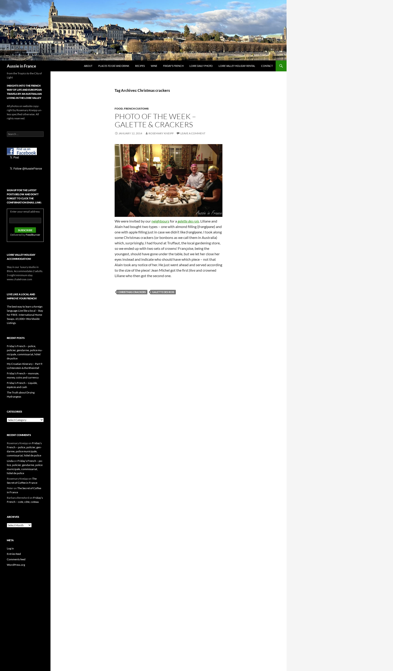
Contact (267, 65)
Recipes (140, 65)
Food (119, 108)
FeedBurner (33, 234)
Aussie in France (21, 65)
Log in (10, 548)
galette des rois (163, 291)
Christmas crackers (132, 291)
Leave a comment (192, 133)
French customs (136, 108)
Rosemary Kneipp (161, 133)
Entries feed (14, 554)
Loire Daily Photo (201, 65)
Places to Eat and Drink (113, 65)
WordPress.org (16, 564)
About (88, 65)
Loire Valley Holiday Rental (237, 65)
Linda (10, 461)
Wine (154, 65)
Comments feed (16, 559)
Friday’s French (173, 65)
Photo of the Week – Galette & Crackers (155, 120)
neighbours (160, 221)
